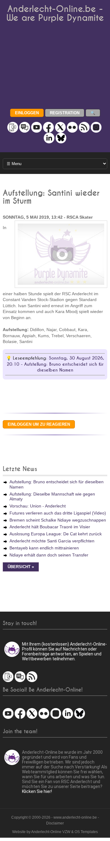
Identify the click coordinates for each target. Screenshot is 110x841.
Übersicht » (21, 567)
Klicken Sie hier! (37, 791)
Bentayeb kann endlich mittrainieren (44, 547)
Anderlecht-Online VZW (50, 832)
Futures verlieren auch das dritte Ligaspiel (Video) (57, 513)
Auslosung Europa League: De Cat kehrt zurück (55, 533)
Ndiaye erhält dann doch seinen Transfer (48, 554)
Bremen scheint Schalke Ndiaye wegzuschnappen (57, 520)
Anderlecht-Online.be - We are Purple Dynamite (55, 13)
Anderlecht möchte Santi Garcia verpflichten (51, 540)
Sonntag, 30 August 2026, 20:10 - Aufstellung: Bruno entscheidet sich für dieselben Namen (55, 364)
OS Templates (86, 832)
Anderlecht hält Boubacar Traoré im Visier (49, 526)
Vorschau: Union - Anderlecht (37, 505)
